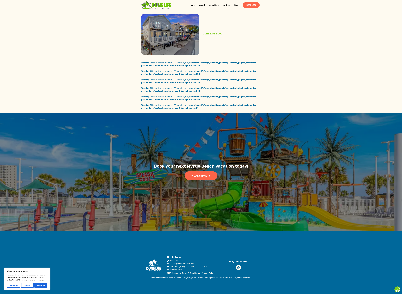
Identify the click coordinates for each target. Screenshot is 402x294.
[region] (27, 279)
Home (192, 5)
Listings (226, 5)
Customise (14, 285)
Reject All (27, 285)
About (202, 5)
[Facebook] (238, 267)
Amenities (214, 5)
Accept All (41, 285)
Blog (236, 5)
